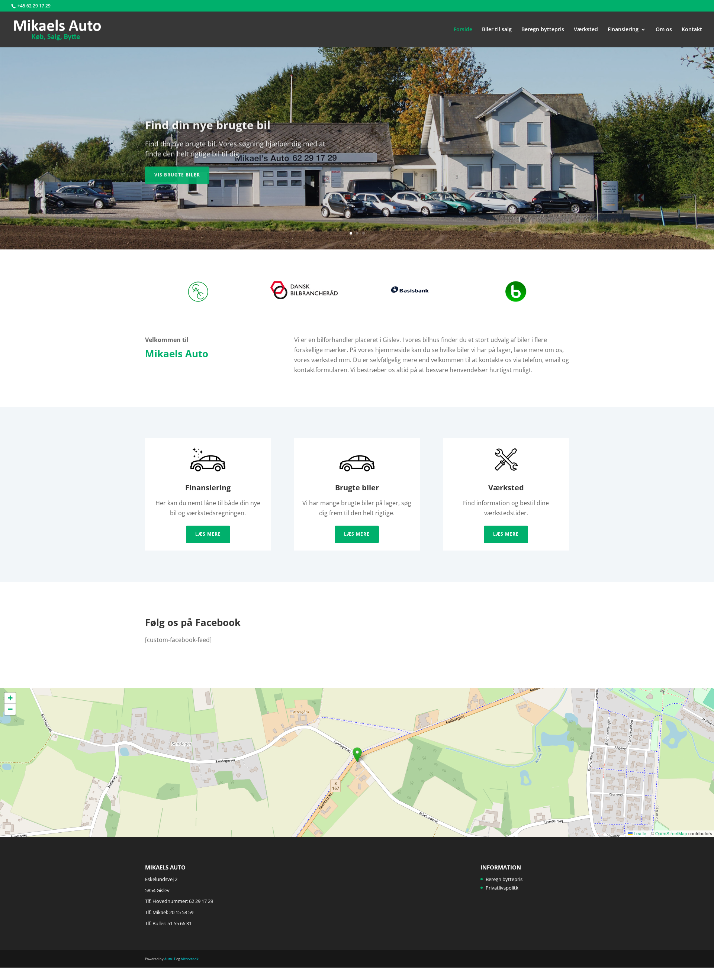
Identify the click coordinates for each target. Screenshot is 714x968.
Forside (463, 30)
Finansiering (623, 30)
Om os (664, 30)
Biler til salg (497, 30)
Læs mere (208, 534)
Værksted (586, 30)
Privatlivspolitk (502, 887)
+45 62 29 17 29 (34, 6)
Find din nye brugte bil (207, 123)
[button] (357, 754)
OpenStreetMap (671, 833)
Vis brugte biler (177, 173)
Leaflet (640, 833)
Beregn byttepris (542, 30)
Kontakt (692, 30)
